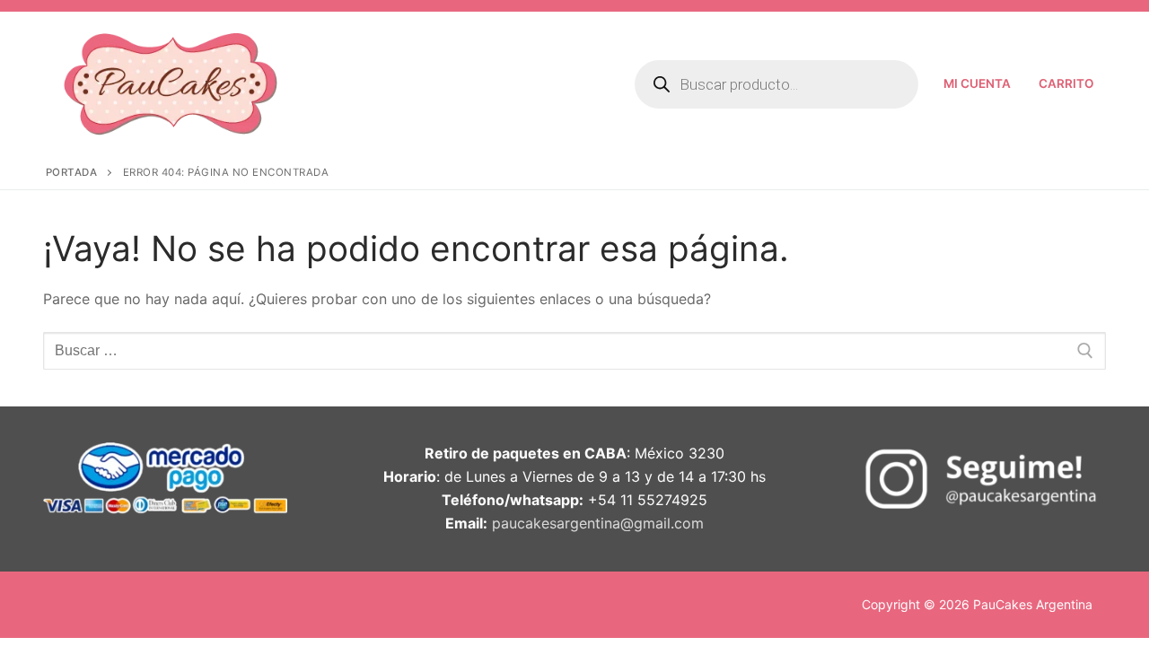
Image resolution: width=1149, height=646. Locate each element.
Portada (72, 172)
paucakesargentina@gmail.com (598, 523)
